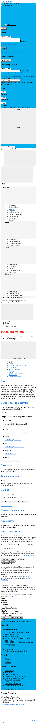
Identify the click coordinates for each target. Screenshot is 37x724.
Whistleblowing (10, 682)
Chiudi (3, 92)
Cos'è (11, 364)
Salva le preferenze (17, 617)
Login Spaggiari (19, 78)
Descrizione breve (15, 377)
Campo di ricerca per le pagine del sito (13, 301)
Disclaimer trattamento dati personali (12, 704)
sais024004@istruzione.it (13, 440)
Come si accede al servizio (17, 365)
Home (7, 321)
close (3, 184)
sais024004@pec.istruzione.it (14, 447)
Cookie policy (9, 671)
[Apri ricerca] (20, 158)
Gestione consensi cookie (13, 684)
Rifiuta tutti (17, 559)
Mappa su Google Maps (13, 461)
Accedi (4, 28)
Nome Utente (24, 39)
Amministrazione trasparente (14, 685)
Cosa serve (12, 367)
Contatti (11, 371)
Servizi (7, 323)
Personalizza (5, 559)
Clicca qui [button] (4, 412)
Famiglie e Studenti (11, 325)
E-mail (22, 71)
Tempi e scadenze (15, 369)
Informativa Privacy (11, 674)
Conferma (11, 147)
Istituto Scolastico (6, 506)
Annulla (4, 147)
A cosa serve (13, 375)
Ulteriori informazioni (16, 373)
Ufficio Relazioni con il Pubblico (15, 676)
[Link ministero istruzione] (10, 3)
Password (23, 41)
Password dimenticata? (8, 45)
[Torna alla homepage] (18, 149)
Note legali (8, 672)
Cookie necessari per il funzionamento (13, 585)
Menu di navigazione (18, 358)
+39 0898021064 (10, 454)
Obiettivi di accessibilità (12, 680)
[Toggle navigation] (17, 174)
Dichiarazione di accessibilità (14, 678)
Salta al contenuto (6, 2)
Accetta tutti (8, 561)
